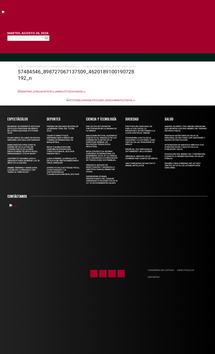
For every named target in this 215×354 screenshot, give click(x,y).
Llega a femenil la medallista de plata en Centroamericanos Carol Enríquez (63, 160)
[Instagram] (103, 273)
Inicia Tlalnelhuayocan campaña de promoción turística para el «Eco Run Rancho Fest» (60, 150)
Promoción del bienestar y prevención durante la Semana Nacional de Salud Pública (185, 156)
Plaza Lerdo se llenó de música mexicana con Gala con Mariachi (23, 139)
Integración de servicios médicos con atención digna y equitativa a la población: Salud (184, 147)
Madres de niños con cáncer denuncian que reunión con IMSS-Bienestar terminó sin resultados (186, 128)
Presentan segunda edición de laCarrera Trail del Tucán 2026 (62, 128)
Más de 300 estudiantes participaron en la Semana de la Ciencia (101, 128)
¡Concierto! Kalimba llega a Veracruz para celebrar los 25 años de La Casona (23, 160)
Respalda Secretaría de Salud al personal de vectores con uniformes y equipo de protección (185, 138)
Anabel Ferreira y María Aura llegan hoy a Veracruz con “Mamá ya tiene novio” (22, 170)
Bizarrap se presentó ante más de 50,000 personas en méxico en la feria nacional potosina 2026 (23, 129)
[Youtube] (121, 273)
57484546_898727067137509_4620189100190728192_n (53, 66)
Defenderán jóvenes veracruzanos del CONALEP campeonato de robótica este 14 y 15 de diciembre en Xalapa (102, 179)
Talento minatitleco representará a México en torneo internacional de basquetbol (60, 139)
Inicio (20, 66)
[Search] (46, 38)
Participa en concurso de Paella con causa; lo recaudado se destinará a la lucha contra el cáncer (140, 129)
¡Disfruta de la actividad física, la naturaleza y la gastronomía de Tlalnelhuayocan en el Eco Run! (63, 171)
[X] (112, 273)
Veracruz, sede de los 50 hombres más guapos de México (141, 157)
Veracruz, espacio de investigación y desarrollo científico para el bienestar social (100, 168)
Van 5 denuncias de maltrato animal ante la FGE (140, 164)
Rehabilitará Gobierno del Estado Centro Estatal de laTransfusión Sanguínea (183, 165)
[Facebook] (94, 273)
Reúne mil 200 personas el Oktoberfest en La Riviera (138, 150)
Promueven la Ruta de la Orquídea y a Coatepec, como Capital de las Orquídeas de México (140, 141)
